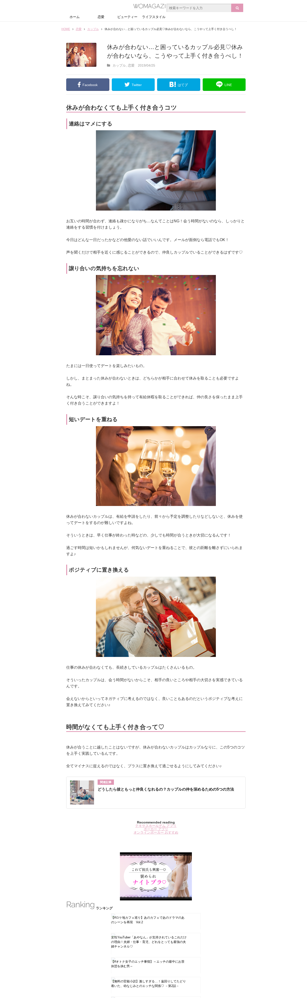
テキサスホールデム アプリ (156, 826)
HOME (65, 29)
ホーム (75, 17)
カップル (93, 29)
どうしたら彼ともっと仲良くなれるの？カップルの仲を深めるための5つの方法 (166, 789)
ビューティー (127, 17)
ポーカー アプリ (156, 829)
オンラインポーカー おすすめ (156, 832)
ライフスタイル (153, 17)
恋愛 (101, 17)
